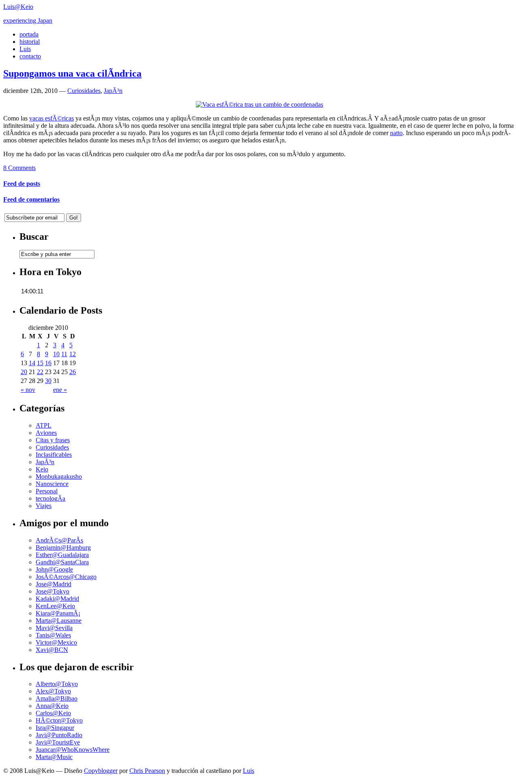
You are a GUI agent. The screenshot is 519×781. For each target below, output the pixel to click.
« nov (28, 389)
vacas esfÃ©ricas (51, 118)
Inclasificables (54, 454)
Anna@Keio (52, 705)
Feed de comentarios (31, 199)
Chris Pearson (147, 770)
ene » (60, 389)
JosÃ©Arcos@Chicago (66, 576)
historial (29, 41)
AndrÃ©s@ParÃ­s (59, 540)
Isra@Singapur (55, 727)
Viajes (43, 505)
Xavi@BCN (52, 649)
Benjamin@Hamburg (63, 547)
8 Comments (19, 167)
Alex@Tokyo (53, 691)
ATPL (43, 425)
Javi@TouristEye (58, 742)
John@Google (54, 569)
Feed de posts (21, 183)
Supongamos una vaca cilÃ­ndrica (72, 73)
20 (24, 371)
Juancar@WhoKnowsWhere (72, 749)
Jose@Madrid (53, 584)
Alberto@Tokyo (57, 683)
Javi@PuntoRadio (59, 735)
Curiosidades (84, 90)
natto (396, 132)
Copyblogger (101, 770)
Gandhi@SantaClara (62, 562)
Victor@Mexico (56, 642)
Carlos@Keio (53, 713)
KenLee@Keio (55, 605)
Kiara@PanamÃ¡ (58, 613)
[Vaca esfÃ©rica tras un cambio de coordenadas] (259, 104)
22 (40, 371)
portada (29, 34)
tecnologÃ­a (50, 498)
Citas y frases (53, 440)
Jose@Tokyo (52, 591)
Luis (25, 48)
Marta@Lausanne (58, 620)
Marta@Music (54, 756)
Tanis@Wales (53, 635)
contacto (30, 56)
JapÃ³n (113, 90)
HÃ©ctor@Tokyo (59, 720)
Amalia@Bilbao (56, 698)
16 (48, 362)
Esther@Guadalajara (62, 554)
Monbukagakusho (59, 476)
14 (32, 362)
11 (64, 354)
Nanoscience (52, 483)
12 (72, 354)
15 (40, 362)
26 (72, 371)
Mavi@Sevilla (54, 627)
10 (56, 354)
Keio (42, 469)
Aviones (46, 432)
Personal (47, 491)
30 (48, 380)
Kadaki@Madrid (57, 598)
